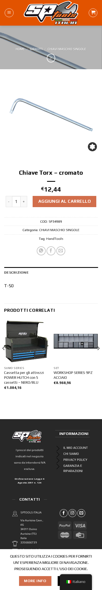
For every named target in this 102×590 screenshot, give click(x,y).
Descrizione (16, 272)
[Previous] (4, 359)
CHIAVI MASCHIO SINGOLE (67, 49)
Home (20, 49)
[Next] (98, 359)
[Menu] (9, 12)
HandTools (54, 239)
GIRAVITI (36, 49)
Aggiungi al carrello (64, 201)
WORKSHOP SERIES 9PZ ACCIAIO (73, 375)
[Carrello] (93, 12)
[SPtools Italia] (51, 13)
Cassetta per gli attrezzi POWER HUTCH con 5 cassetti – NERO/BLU (24, 377)
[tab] (51, 272)
